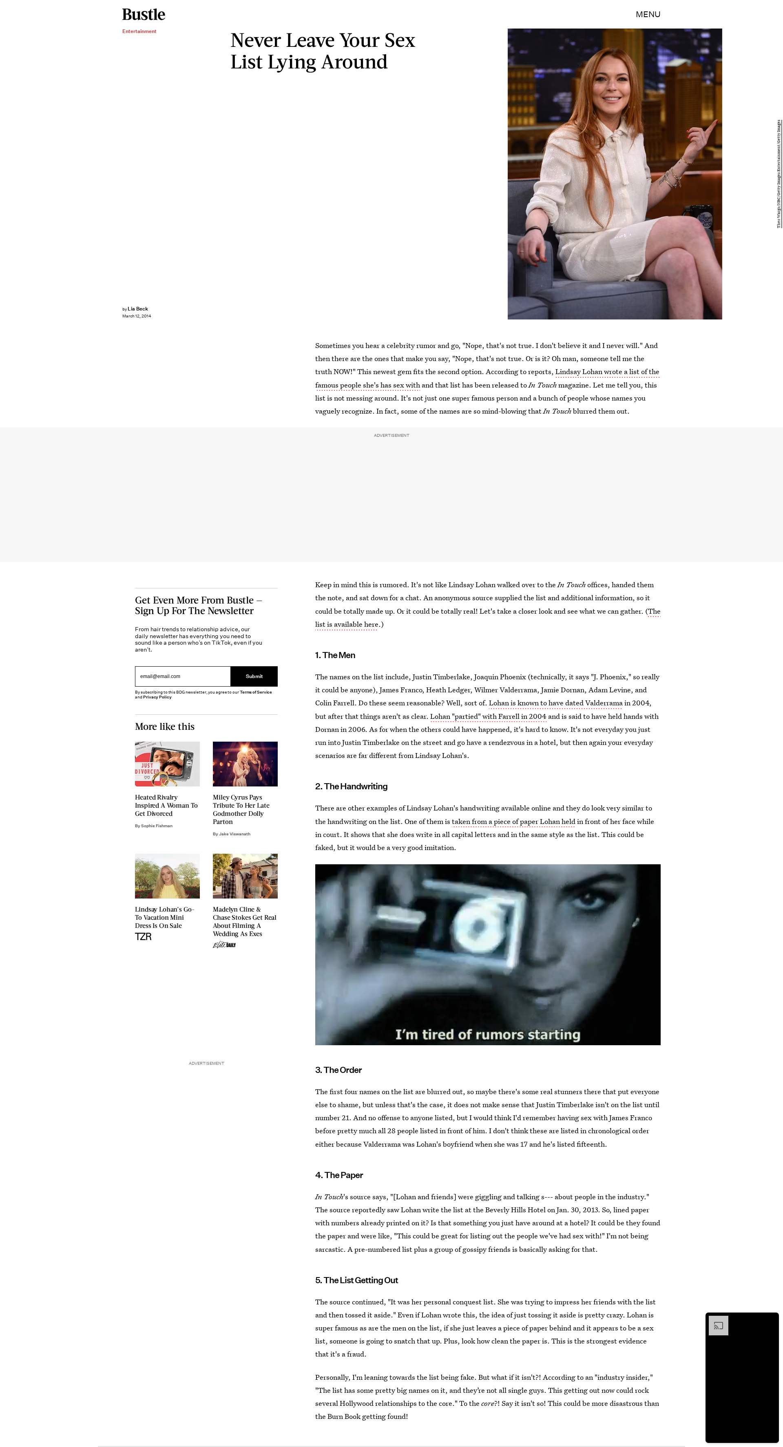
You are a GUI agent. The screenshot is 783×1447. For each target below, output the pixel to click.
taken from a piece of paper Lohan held (513, 821)
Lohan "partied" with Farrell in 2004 (488, 716)
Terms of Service (256, 692)
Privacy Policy (157, 697)
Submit (254, 676)
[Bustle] (143, 14)
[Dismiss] (769, 1320)
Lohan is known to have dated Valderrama (556, 702)
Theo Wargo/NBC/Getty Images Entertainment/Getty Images (779, 174)
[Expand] (714, 1320)
